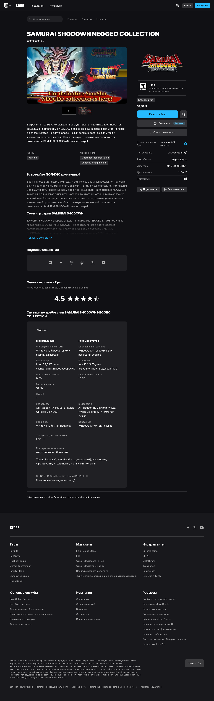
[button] (77, 238)
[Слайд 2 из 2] (85, 111)
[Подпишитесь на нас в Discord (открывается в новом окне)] (50, 262)
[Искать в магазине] (30, 19)
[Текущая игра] (69, 111)
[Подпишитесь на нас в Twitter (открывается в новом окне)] (93, 262)
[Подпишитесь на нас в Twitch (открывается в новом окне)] (82, 262)
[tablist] (77, 330)
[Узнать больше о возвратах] (185, 153)
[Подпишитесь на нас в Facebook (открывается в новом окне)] (61, 262)
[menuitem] (72, 19)
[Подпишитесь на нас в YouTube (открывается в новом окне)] (103, 262)
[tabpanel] (77, 380)
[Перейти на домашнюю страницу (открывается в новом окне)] (71, 262)
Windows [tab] (42, 330)
